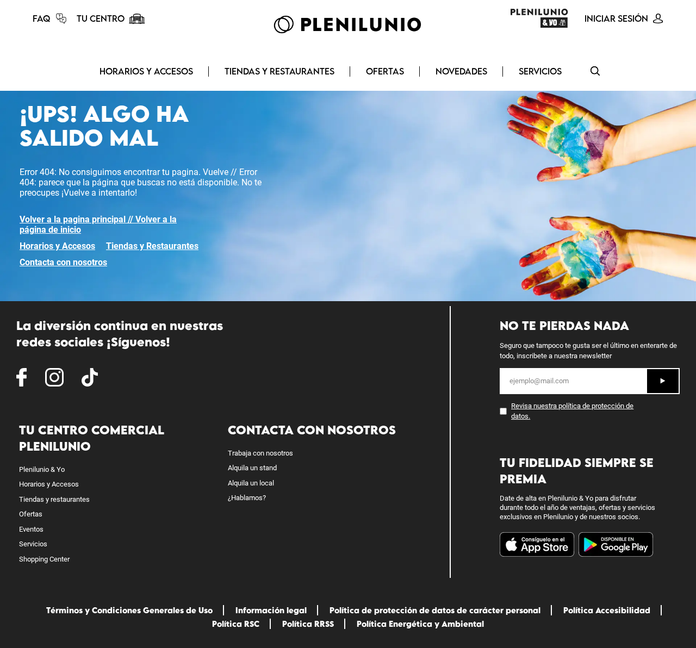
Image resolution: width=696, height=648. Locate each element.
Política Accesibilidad (606, 610)
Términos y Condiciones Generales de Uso (129, 610)
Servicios (540, 71)
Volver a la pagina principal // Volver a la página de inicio (98, 224)
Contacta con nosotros (63, 262)
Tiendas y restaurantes (54, 499)
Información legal (271, 610)
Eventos (31, 529)
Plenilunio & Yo (42, 469)
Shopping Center (44, 559)
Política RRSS (308, 623)
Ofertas (385, 71)
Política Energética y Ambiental (420, 623)
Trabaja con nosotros (260, 453)
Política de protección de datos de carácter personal (435, 610)
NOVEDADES (461, 71)
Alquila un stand (252, 468)
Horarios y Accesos (146, 71)
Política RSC (235, 623)
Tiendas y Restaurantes (279, 71)
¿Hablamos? (247, 498)
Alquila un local (251, 483)
